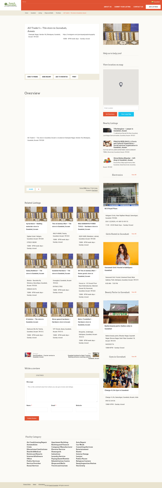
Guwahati (157, 2)
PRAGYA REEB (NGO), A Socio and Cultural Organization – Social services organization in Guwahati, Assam (126, 144)
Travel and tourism (59, 466)
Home (24, 2)
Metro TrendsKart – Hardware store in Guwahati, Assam (85, 322)
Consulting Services (84, 447)
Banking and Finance (60, 445)
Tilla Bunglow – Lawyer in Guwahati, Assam (123, 130)
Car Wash (80, 445)
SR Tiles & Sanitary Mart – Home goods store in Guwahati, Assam (87, 273)
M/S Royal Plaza (111, 208)
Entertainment (82, 449)
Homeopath (56, 452)
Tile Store (58, 13)
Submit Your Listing (122, 7)
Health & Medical (34, 452)
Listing (40, 13)
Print (74, 77)
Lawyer (79, 456)
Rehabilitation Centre (60, 461)
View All (134, 174)
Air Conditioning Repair (37, 442)
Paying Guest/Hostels (60, 459)
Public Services (33, 461)
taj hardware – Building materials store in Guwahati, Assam (34, 226)
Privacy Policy (27, 484)
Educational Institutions (37, 449)
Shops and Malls (49, 13)
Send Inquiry (46, 77)
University (80, 466)
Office (29, 459)
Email (53, 405)
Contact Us (138, 7)
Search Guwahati (53, 485)
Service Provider (34, 463)
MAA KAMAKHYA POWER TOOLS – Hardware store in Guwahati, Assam (88, 226)
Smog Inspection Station (86, 463)
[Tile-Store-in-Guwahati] (121, 34)
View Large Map (126, 114)
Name (29, 405)
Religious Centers (83, 461)
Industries (55, 454)
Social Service (33, 466)
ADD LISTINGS (153, 7)
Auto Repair (81, 442)
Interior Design (82, 454)
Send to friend (32, 77)
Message (30, 382)
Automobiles (32, 445)
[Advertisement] (62, 56)
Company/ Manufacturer (61, 447)
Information (42, 484)
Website (79, 405)
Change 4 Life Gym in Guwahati (117, 390)
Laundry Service (58, 456)
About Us (107, 7)
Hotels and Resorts (34, 454)
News (34, 484)
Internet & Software (35, 456)
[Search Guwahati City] (10, 4)
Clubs (29, 447)
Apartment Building (59, 442)
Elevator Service (58, 449)
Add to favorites (62, 77)
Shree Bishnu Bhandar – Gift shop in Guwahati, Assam (124, 159)
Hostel (78, 452)
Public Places (81, 459)
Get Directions (110, 114)
